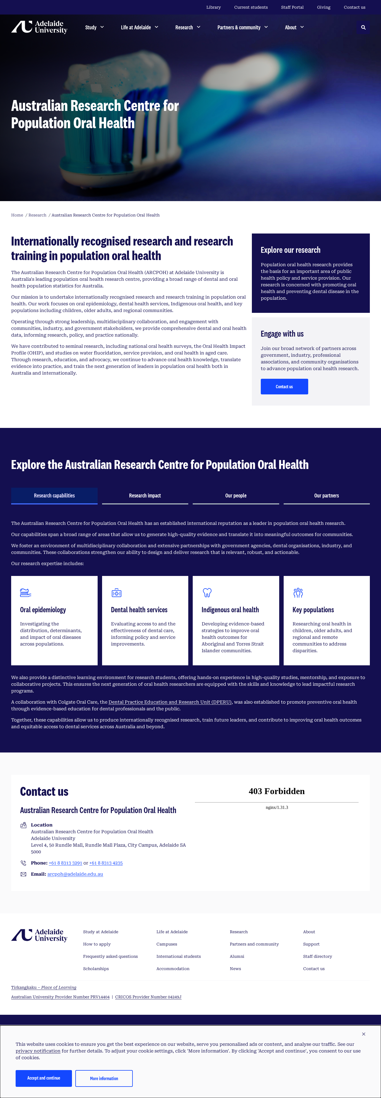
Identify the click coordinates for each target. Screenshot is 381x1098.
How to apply (97, 944)
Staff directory (317, 956)
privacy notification (38, 1051)
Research (239, 932)
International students (178, 956)
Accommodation (172, 968)
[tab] (54, 496)
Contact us (354, 7)
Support (311, 944)
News (235, 968)
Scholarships (96, 968)
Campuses (166, 944)
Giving (324, 7)
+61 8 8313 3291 (65, 863)
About (309, 932)
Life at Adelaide (172, 932)
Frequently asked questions (110, 956)
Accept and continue (43, 1078)
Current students (251, 7)
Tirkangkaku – (43, 987)
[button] (363, 1034)
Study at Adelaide (100, 932)
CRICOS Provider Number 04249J (148, 997)
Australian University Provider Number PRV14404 (60, 997)
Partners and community (254, 944)
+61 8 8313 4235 (106, 863)
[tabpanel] (190, 625)
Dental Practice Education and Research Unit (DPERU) (170, 702)
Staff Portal (292, 7)
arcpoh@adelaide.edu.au (75, 874)
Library (213, 7)
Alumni (237, 956)
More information (104, 1078)
